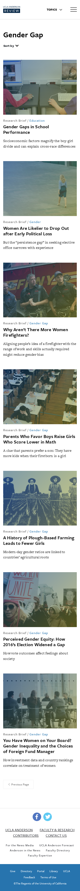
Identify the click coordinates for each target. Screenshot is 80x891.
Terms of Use (48, 877)
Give (12, 871)
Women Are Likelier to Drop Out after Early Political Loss (36, 231)
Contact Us (56, 835)
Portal (40, 871)
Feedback (29, 877)
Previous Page (20, 784)
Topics (52, 9)
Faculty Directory (58, 850)
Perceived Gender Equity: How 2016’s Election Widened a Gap (34, 642)
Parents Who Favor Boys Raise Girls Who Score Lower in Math (39, 439)
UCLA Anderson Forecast (56, 845)
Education (37, 120)
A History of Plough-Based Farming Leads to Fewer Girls (38, 540)
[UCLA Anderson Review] (18, 9)
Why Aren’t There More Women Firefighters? (35, 332)
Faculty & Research (57, 829)
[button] (11, 46)
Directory (26, 871)
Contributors (26, 835)
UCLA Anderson (19, 829)
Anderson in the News (25, 850)
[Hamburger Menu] (73, 9)
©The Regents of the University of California (40, 883)
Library (53, 871)
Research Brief (14, 120)
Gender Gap (38, 323)
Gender (35, 221)
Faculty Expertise (40, 855)
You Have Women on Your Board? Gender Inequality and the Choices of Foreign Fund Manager (38, 745)
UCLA (66, 871)
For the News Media (20, 845)
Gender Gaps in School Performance (26, 129)
